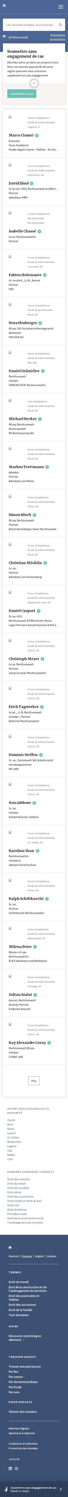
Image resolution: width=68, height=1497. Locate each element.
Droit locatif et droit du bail (24, 1201)
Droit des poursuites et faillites (24, 1297)
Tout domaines (19, 1315)
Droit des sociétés (18, 1188)
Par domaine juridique (23, 1382)
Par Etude (15, 1387)
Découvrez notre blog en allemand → (25, 1338)
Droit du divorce (17, 1209)
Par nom (14, 1392)
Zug (9, 1150)
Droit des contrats (18, 1179)
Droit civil (13, 1205)
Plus (34, 1081)
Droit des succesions (22, 1305)
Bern (10, 1124)
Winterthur (14, 1141)
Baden (11, 1155)
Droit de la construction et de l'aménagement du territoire (25, 1220)
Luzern (11, 1133)
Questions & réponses (22, 1433)
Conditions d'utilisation (23, 1443)
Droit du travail (16, 1183)
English (39, 1256)
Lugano (12, 1146)
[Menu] (60, 7)
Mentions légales (19, 1428)
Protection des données (23, 1448)
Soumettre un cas (21, 93)
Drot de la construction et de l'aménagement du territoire (28, 1289)
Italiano (51, 1256)
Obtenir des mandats (23, 1412)
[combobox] (34, 25)
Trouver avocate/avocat (25, 1366)
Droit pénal (14, 1192)
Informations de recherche (57, 37)
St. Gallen (13, 1137)
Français (27, 1256)
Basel (10, 1128)
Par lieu (13, 1371)
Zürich (11, 1120)
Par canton (16, 1377)
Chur (10, 1159)
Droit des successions (20, 1196)
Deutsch (14, 1256)
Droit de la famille (20, 1310)
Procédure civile (17, 1214)
